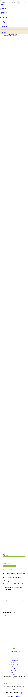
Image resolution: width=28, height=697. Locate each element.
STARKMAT (18, 696)
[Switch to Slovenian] (25, 2)
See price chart (6, 557)
